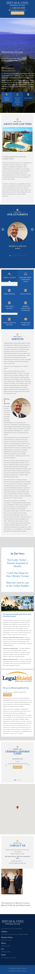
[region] (17, 809)
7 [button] (25, 255)
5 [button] (20, 255)
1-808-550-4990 (18, 8)
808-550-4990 (16, 861)
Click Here (7, 695)
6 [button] (22, 255)
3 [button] (15, 255)
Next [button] (32, 229)
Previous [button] (2, 229)
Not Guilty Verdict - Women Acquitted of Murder (17, 563)
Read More (17, 767)
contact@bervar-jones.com (18, 10)
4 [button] (17, 255)
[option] (17, 56)
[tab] (9, 276)
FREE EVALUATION (17, 13)
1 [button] (10, 255)
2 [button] (12, 255)
